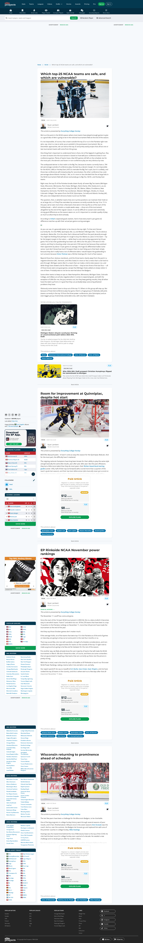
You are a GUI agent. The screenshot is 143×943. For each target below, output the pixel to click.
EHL (10, 871)
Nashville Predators (11, 693)
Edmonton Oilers (11, 681)
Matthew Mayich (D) (13, 459)
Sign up (101, 4)
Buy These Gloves (19, 586)
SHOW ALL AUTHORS (47, 609)
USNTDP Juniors (25, 840)
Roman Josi (13, 516)
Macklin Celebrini (15, 510)
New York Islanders (26, 659)
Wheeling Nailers (25, 812)
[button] (106, 11)
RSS (80, 928)
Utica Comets (24, 766)
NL (24, 639)
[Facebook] (6, 415)
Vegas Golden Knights (27, 688)
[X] (9, 415)
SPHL (10, 634)
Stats (23, 4)
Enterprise (81, 930)
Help (80, 918)
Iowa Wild (9, 768)
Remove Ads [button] (129, 25)
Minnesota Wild (10, 688)
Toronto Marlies (25, 761)
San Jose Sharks (25, 671)
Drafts (58, 4)
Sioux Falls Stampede (26, 835)
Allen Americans (10, 782)
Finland (7, 921)
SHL (24, 634)
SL (9, 885)
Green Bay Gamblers (12, 841)
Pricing (86, 4)
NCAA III (25, 883)
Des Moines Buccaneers (13, 832)
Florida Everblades (11, 791)
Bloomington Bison (11, 786)
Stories (68, 4)
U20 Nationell (12, 859)
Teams (31, 4)
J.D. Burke (74, 669)
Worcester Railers (26, 816)
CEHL (24, 863)
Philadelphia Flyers (26, 667)
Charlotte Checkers (11, 740)
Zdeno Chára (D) (12, 463)
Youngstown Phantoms (27, 845)
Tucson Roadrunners (26, 764)
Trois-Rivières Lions (26, 807)
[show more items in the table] (33, 474)
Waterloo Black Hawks (27, 842)
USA (6, 918)
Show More (20, 524)
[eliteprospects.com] (10, 4)
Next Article (75, 384)
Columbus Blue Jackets (12, 674)
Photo (80, 923)
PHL (24, 868)
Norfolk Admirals (25, 782)
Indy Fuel (8, 805)
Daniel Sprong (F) (12, 466)
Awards (77, 4)
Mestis (10, 866)
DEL (10, 888)
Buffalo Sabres (10, 662)
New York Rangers (26, 662)
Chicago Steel (10, 829)
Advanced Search (104, 18)
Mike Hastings (74, 830)
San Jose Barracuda (26, 750)
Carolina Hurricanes (12, 667)
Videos (49, 4)
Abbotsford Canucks (12, 731)
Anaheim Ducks (10, 657)
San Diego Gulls (25, 748)
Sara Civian (83, 669)
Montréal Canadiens (12, 691)
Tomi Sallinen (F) (12, 469)
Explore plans (75, 517)
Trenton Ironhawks (26, 804)
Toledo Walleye (25, 802)
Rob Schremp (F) (12, 456)
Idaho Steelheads (11, 803)
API (79, 926)
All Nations (7, 926)
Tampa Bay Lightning (27, 679)
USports (25, 888)
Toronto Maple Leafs (26, 681)
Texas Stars (24, 759)
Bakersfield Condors (12, 733)
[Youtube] (16, 415)
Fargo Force (9, 838)
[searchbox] (41, 18)
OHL (10, 641)
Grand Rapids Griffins (12, 754)
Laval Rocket (10, 770)
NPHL (25, 456)
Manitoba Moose (25, 733)
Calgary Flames (10, 664)
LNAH (24, 885)
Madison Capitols (25, 825)
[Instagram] (12, 415)
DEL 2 (10, 890)
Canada (7, 916)
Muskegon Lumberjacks (27, 828)
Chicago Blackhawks (12, 669)
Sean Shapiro (92, 669)
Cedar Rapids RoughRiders (10, 826)
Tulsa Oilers (24, 809)
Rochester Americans (27, 743)
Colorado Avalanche (12, 671)
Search (73, 18)
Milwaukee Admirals (26, 735)
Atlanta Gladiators (11, 784)
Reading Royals (25, 789)
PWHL (24, 897)
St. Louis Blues (25, 676)
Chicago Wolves (10, 743)
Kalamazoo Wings (11, 810)
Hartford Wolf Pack (11, 759)
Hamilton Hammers (11, 756)
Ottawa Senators (25, 664)
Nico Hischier (14, 520)
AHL (10, 629)
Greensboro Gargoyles (12, 796)
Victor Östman (62, 254)
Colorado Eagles (10, 752)
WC (10, 895)
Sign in (109, 4)
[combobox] (41, 18)
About (80, 916)
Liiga (25, 469)
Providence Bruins (26, 740)
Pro (94, 4)
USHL (24, 627)
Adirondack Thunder (12, 779)
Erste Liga (26, 866)
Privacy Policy (82, 921)
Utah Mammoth (25, 683)
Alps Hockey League (28, 854)
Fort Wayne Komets (11, 794)
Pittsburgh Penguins (26, 669)
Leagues (40, 4)
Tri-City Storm (24, 837)
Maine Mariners (10, 815)
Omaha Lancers (25, 830)
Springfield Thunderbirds (24, 753)
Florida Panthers (11, 683)
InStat (52, 219)
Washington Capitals (26, 691)
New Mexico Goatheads (27, 779)
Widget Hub (82, 914)
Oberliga (11, 892)
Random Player (87, 18)
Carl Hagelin (20, 424)
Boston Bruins (10, 659)
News (39, 65)
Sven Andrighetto (15, 506)
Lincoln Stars (10, 843)
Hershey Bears (10, 765)
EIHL (24, 861)
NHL (25, 463)
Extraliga (25, 641)
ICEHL (10, 900)
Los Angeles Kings (11, 686)
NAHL (24, 629)
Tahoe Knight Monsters (27, 799)
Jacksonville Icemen (11, 807)
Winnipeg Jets (24, 693)
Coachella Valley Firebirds (10, 748)
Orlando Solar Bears (26, 784)
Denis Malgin (14, 513)
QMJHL (11, 644)
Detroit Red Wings (11, 679)
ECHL (10, 632)
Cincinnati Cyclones (11, 789)
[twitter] (107, 126)
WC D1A (11, 897)
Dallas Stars (9, 676)
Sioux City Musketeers (27, 833)
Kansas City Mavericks (12, 812)
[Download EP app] (20, 438)
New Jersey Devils (26, 657)
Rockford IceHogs (25, 745)
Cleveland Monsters (12, 745)
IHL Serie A (26, 856)
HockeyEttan (12, 861)
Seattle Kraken (25, 674)
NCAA (25, 459)
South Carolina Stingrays (25, 796)
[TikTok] (19, 415)
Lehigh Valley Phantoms (27, 731)
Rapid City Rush (25, 786)
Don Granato (97, 825)
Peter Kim (15, 421)
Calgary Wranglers (11, 738)
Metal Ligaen (12, 868)
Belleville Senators (11, 735)
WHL (10, 639)
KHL (25, 466)
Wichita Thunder (25, 814)
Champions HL (13, 873)
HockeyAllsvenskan (14, 856)
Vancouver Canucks (26, 686)
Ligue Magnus (27, 859)
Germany (7, 923)
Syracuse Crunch (25, 756)
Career (80, 933)
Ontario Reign (25, 738)
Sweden (7, 914)
